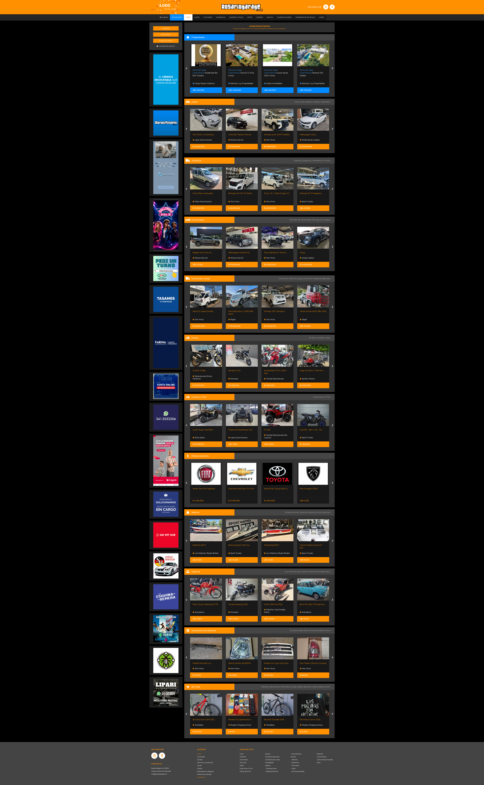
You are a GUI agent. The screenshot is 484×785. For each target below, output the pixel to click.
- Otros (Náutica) (296, 754)
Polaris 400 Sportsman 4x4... (205, 430)
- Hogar (293, 768)
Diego (268, 201)
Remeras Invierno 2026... (275, 719)
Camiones (243, 762)
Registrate (166, 35)
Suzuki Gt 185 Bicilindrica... (311, 370)
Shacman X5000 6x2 (309, 311)
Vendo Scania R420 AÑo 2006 (277, 311)
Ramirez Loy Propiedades (241, 83)
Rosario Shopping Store (205, 725)
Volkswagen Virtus (236, 134)
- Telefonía (294, 760)
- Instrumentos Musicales (324, 760)
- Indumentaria (321, 757)
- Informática (295, 765)
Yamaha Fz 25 (199, 370)
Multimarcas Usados (239, 140)
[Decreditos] (165, 168)
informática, (285, 687)
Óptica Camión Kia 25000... (204, 663)
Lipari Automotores (203, 437)
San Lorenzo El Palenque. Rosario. (276, 73)
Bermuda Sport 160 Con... (204, 545)
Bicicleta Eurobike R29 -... (239, 719)
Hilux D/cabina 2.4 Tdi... (273, 252)
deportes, (308, 687)
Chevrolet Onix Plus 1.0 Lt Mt (205, 489)
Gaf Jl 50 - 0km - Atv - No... (275, 430)
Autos (242, 754)
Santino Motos (272, 379)
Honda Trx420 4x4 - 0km (311, 430)
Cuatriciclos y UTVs (246, 768)
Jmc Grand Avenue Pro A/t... (312, 252)
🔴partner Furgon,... (272, 193)
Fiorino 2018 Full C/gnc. (310, 193)
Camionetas (244, 760)
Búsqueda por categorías (205, 771)
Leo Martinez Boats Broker (242, 553)
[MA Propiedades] (165, 535)
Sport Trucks (235, 201)
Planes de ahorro (245, 771)
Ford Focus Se (306, 134)
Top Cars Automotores (311, 140)
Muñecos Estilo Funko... (310, 719)
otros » (328, 687)
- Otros (318, 762)
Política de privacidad (204, 774)
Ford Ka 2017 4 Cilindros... (275, 134)
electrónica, (275, 687)
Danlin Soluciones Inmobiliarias (273, 82)
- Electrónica (295, 762)
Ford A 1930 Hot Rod (237, 604)
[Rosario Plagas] (165, 660)
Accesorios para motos (319, 630)
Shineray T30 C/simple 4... (239, 311)
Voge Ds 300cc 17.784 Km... (276, 370)
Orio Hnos (198, 140)
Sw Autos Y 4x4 (273, 140)
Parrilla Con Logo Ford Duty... (241, 663)
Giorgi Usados (236, 258)
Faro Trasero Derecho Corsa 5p (277, 663)
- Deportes (319, 754)
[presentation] (186, 68)
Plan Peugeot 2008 (273, 489)
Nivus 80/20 (305, 489)
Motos (242, 765)
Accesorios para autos (272, 757)
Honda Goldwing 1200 (202, 604)
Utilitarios (243, 757)
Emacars (198, 379)
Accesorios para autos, (300, 630)
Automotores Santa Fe (311, 201)
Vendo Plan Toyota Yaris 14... (240, 489)
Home (199, 754)
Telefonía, (265, 687)
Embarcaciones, (292, 512)
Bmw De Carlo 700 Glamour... (277, 604)
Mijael (197, 319)
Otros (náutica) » (323, 512)
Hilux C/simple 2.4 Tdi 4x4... (204, 252)
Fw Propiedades (308, 83)
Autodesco (306, 379)
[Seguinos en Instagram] (325, 6)
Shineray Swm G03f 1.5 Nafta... (205, 134)
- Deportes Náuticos (271, 771)
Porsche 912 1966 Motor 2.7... (312, 604)
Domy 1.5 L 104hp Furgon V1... (205, 193)
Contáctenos (201, 777)
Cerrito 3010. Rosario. (311, 73)
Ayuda (199, 765)
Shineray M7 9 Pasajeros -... (240, 193)
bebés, (300, 687)
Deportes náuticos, (307, 512)
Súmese (199, 760)
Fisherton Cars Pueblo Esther (239, 611)
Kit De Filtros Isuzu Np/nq (311, 663)
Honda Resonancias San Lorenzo (240, 436)
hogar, (294, 687)
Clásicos (267, 754)
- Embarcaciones (270, 768)
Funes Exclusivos (309, 612)
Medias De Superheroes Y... (204, 719)
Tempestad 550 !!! (235, 545)
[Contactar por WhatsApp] (165, 123)
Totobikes (234, 725)
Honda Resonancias (239, 379)
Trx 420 (231, 430)
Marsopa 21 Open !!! (308, 545)
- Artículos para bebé (297, 771)
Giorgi (230, 252)
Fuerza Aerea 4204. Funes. (204, 73)
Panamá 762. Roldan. (240, 73)
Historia (199, 768)
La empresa (201, 757)
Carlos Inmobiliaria (202, 83)
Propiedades (269, 762)
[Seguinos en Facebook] (332, 7)
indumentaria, (318, 687)
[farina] (165, 343)
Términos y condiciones (205, 762)
